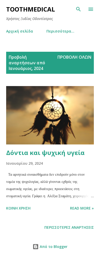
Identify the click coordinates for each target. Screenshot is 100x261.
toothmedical (30, 9)
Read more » (82, 208)
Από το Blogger (53, 246)
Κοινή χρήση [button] (18, 208)
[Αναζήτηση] (78, 9)
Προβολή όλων (74, 57)
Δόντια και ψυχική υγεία (45, 152)
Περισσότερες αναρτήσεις (69, 227)
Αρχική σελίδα (19, 31)
